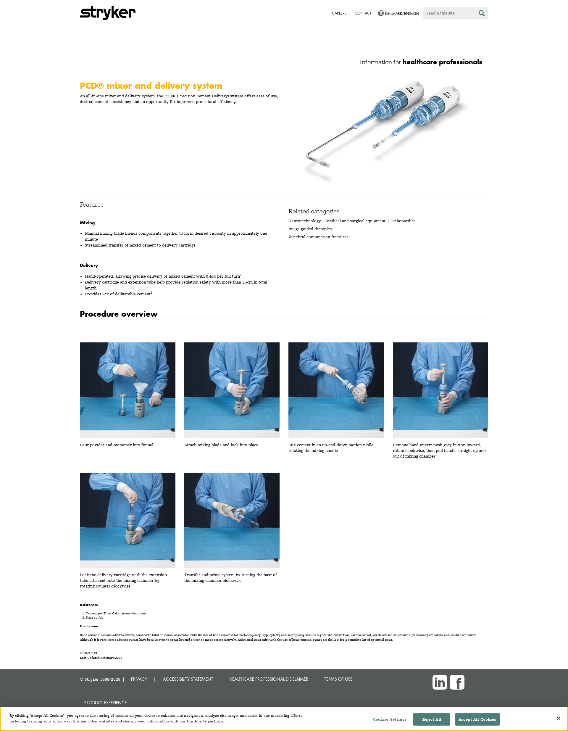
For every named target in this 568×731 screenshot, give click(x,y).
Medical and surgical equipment (356, 220)
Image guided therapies (310, 228)
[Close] (558, 718)
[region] (284, 719)
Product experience (105, 703)
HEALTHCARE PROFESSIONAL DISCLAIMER (268, 679)
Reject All (431, 719)
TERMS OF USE (338, 679)
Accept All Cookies (477, 719)
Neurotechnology (304, 220)
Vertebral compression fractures (318, 236)
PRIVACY (139, 679)
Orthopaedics (402, 220)
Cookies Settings (390, 719)
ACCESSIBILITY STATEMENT (188, 679)
